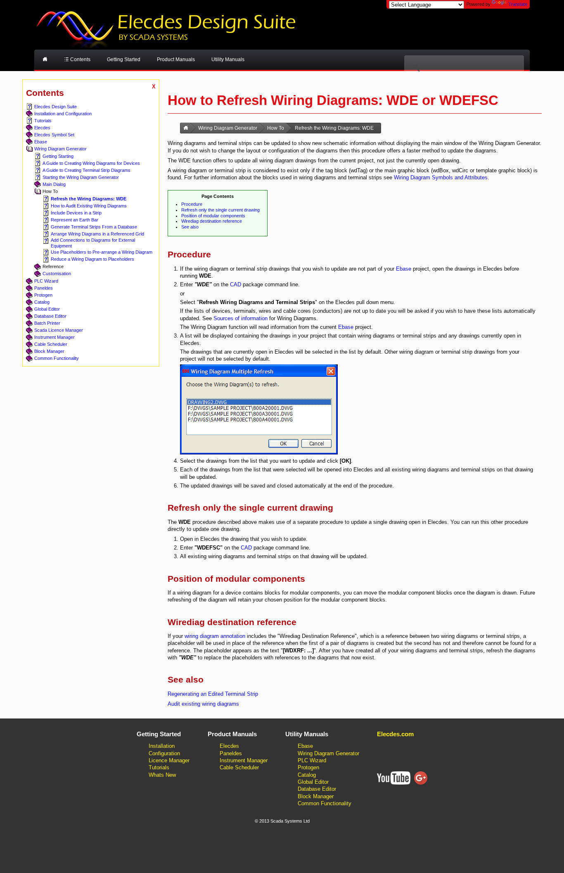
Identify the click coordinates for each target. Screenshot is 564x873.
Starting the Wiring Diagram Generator (81, 177)
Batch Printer (47, 323)
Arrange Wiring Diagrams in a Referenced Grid (97, 233)
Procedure (191, 204)
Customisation (57, 273)
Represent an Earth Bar (74, 219)
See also (190, 226)
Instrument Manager (54, 337)
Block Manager (49, 351)
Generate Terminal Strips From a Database (94, 226)
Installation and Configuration (63, 113)
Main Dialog (54, 184)
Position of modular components (213, 215)
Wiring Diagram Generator (60, 148)
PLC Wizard (46, 280)
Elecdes (42, 127)
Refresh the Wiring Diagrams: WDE (88, 198)
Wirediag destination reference (211, 221)
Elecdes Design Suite (55, 106)
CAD (235, 284)
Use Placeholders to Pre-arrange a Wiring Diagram (101, 252)
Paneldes (43, 287)
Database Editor (50, 316)
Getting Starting (58, 156)
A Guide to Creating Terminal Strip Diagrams (86, 170)
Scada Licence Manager (58, 330)
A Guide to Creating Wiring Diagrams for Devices (91, 163)
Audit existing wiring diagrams (203, 704)
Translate (517, 4)
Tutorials (43, 120)
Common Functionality (56, 358)
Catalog (42, 302)
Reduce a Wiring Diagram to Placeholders (92, 259)
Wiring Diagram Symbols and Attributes (441, 177)
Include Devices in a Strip (76, 212)
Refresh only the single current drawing (220, 209)
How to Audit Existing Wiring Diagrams (89, 205)
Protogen (43, 295)
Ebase (40, 141)
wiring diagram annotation (215, 636)
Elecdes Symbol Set (54, 134)
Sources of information (240, 318)
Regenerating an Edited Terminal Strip (213, 694)
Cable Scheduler (50, 344)
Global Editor (47, 309)
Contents (79, 59)
